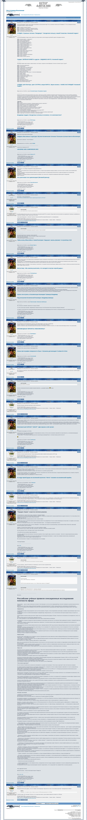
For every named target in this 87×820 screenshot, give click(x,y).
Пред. (12, 11)
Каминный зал (37, 14)
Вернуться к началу (10, 128)
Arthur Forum (79, 818)
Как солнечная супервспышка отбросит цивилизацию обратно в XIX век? (31, 197)
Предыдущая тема (69, 17)
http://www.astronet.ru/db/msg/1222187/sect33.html (26, 220)
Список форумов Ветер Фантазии (27, 14)
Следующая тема (77, 17)
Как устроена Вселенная (15, 10)
